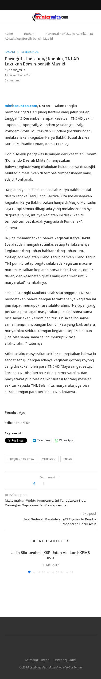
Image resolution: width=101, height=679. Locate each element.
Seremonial (30, 51)
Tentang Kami (64, 659)
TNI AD (67, 459)
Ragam (29, 33)
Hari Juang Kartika (21, 459)
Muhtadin (48, 459)
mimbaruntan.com (21, 105)
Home (9, 33)
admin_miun (17, 70)
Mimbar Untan (37, 659)
